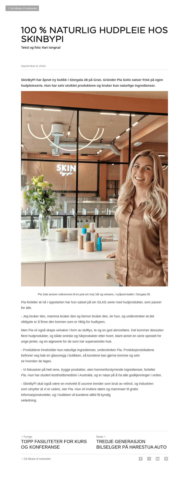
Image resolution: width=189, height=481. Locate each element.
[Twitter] (149, 459)
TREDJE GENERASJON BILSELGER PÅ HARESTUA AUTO (131, 444)
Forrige (28, 436)
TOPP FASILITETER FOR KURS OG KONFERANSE (54, 444)
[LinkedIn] (157, 459)
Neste (99, 436)
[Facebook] (140, 459)
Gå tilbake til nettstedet (23, 8)
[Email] (166, 459)
